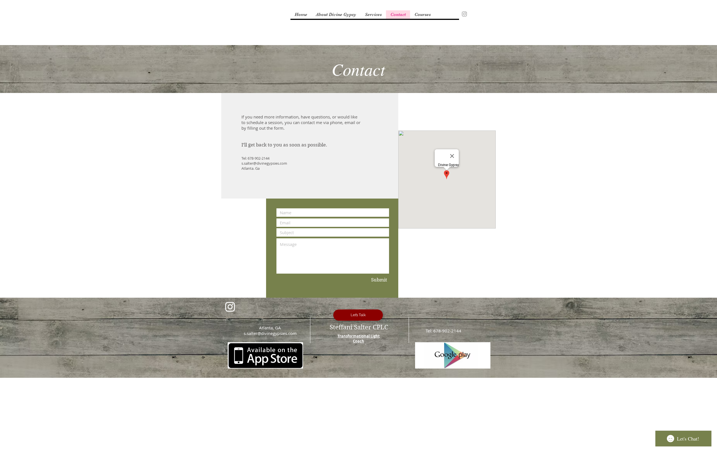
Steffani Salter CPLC (359, 327)
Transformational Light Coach (358, 339)
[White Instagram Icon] (230, 306)
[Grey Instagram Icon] (464, 14)
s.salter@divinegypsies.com (264, 163)
